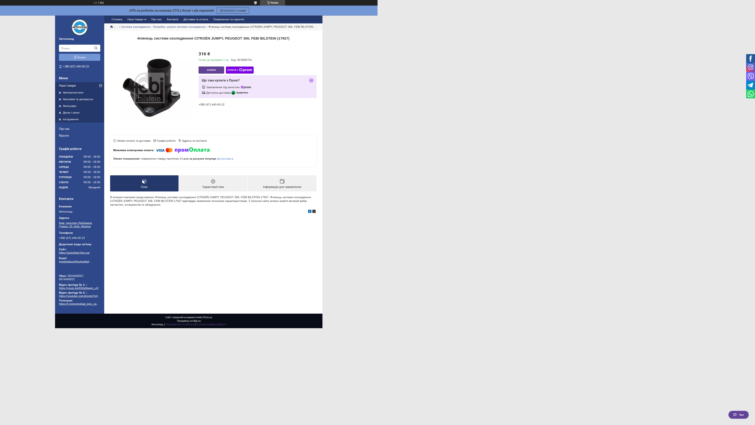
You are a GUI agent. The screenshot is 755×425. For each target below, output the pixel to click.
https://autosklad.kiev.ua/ (74, 252)
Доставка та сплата (195, 19)
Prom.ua (207, 317)
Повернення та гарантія (228, 19)
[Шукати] (95, 48)
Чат (741, 414)
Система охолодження (135, 26)
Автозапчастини (73, 92)
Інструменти (71, 119)
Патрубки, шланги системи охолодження (179, 26)
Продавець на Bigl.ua (189, 321)
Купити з (232, 70)
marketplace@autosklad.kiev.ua (75, 261)
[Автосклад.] (79, 27)
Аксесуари (69, 105)
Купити (211, 70)
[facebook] (309, 211)
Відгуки (64, 135)
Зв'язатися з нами (233, 10)
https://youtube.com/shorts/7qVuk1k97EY (84, 296)
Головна (117, 19)
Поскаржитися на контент (179, 324)
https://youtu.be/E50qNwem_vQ (79, 288)
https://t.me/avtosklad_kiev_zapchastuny (79, 270)
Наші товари (67, 85)
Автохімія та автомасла (78, 99)
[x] (314, 211)
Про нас (64, 128)
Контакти (172, 19)
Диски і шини (71, 112)
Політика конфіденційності (211, 324)
